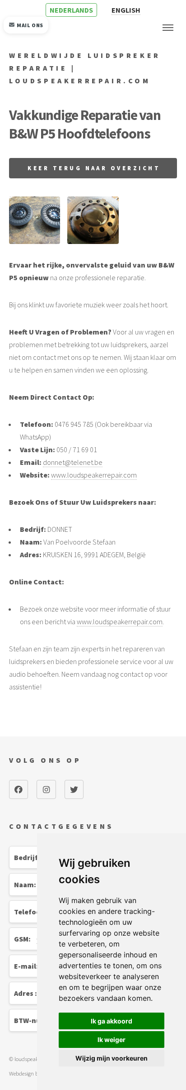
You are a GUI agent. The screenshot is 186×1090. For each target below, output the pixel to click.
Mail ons (30, 25)
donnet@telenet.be (72, 462)
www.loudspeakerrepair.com (94, 474)
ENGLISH (126, 9)
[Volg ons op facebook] (18, 789)
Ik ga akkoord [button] (111, 1021)
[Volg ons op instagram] (46, 789)
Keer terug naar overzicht (94, 168)
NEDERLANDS (71, 9)
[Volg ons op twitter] (74, 789)
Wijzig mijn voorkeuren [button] (111, 1058)
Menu (167, 27)
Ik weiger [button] (112, 1039)
